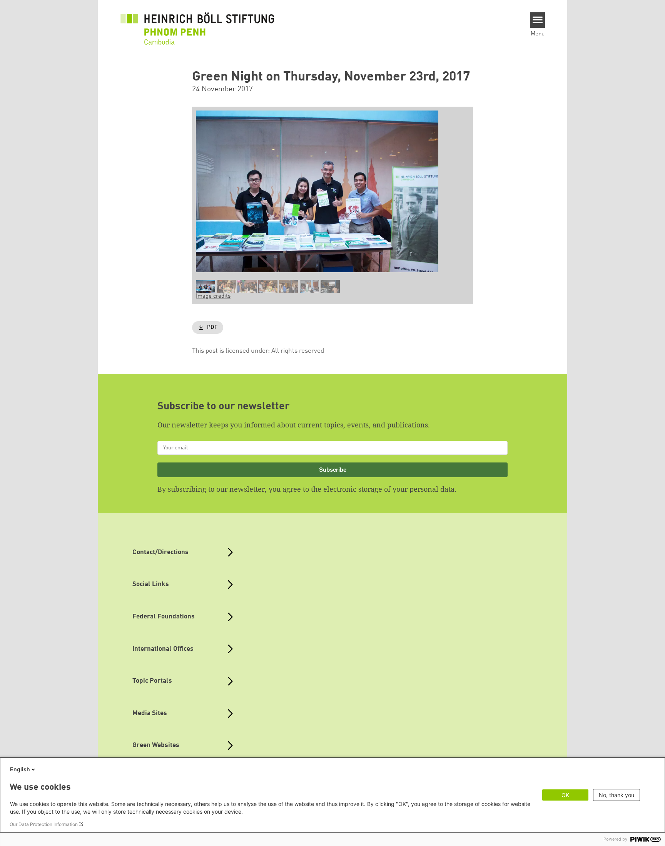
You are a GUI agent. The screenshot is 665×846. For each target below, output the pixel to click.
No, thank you (616, 795)
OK (565, 795)
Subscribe (332, 469)
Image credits (213, 296)
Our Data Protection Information (44, 824)
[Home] (197, 28)
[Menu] (537, 20)
